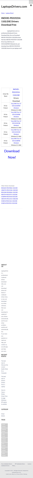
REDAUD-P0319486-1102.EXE (9, 188)
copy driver (3, 435)
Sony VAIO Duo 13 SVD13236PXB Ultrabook (16, 114)
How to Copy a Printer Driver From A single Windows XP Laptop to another (4, 397)
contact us (4, 344)
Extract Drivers (4, 440)
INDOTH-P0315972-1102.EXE (9, 194)
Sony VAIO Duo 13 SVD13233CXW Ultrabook (16, 132)
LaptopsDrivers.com (14, 6)
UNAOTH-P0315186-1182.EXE (9, 190)
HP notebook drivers (20, 464)
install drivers (4, 449)
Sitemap (25, 474)
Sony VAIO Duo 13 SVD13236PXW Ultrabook (16, 106)
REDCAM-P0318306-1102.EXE (9, 192)
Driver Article (3, 415)
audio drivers (4, 425)
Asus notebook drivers (6, 464)
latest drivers (4, 454)
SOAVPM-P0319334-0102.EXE (9, 196)
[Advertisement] (16, 66)
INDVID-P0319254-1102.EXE (16, 92)
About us (14, 474)
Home (2, 13)
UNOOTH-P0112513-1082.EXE (9, 199)
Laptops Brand (9, 13)
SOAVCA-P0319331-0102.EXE (9, 203)
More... (14, 465)
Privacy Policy (20, 474)
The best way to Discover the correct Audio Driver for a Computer (4, 367)
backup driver (4, 430)
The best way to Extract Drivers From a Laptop (3, 381)
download (3, 301)
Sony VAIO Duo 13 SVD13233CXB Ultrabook (16, 123)
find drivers (4, 444)
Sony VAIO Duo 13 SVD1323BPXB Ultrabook (16, 141)
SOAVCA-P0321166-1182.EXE (9, 201)
